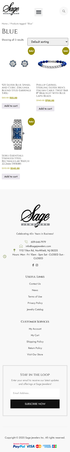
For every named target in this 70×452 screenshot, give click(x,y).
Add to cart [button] (10, 106)
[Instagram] (37, 265)
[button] (38, 12)
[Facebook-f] (33, 265)
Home (5, 23)
